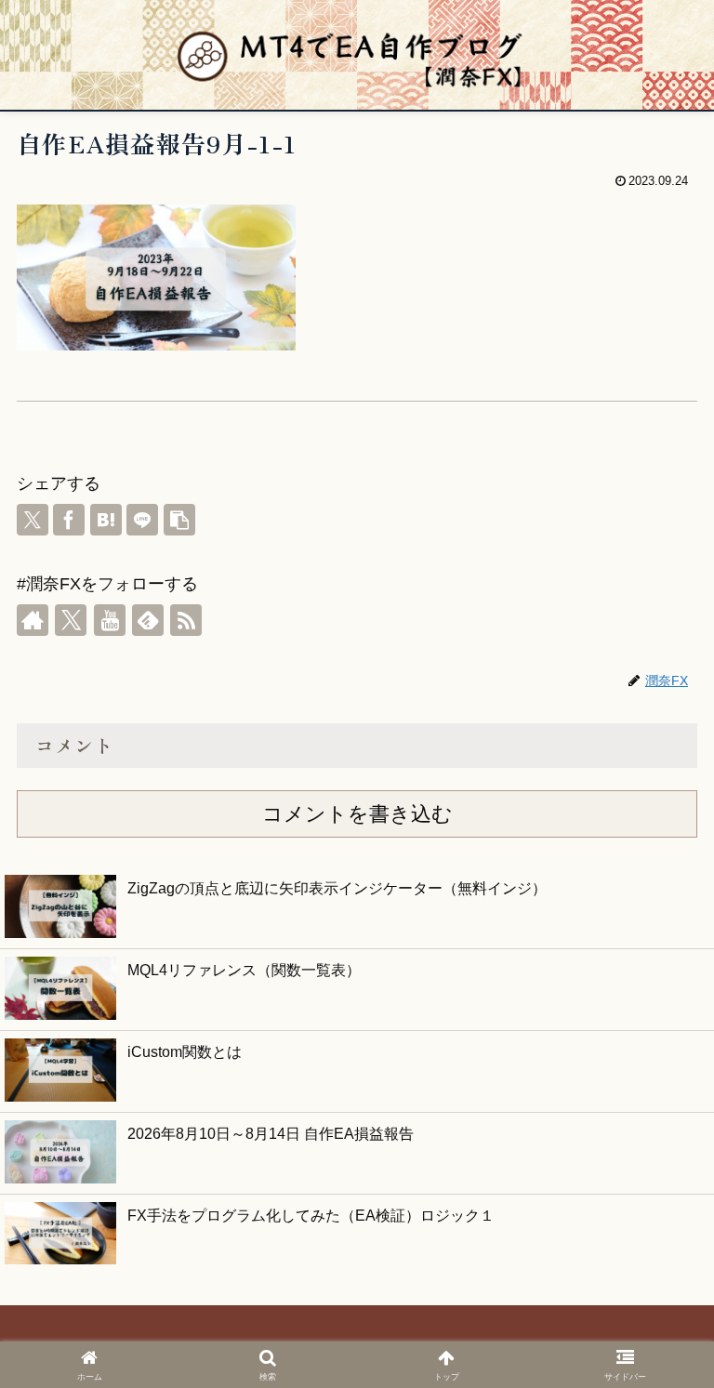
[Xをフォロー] (70, 620)
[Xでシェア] (32, 519)
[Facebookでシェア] (69, 519)
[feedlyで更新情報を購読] (148, 620)
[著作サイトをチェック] (32, 620)
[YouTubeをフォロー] (110, 620)
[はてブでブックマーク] (106, 519)
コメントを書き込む (357, 814)
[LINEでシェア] (142, 519)
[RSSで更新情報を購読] (186, 620)
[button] (179, 519)
